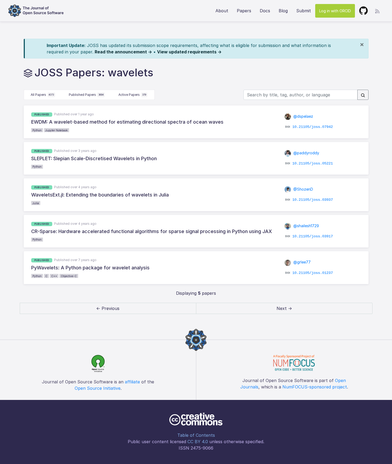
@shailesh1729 (305, 225)
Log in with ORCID (335, 11)
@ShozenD (302, 189)
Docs (265, 10)
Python (37, 130)
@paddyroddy (305, 153)
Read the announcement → (123, 51)
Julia (36, 203)
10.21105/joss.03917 (312, 236)
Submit (303, 10)
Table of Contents (196, 435)
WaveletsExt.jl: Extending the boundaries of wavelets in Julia (100, 195)
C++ (54, 276)
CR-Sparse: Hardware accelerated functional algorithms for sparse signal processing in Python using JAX (151, 231)
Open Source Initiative (98, 388)
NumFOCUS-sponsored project (314, 387)
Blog (283, 10)
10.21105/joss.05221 (312, 163)
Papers (244, 10)
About (221, 10)
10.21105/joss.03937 (312, 200)
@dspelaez (302, 116)
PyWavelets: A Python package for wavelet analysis (90, 267)
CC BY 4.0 (197, 441)
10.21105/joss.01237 (312, 272)
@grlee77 (301, 262)
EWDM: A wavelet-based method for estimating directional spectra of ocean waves (127, 122)
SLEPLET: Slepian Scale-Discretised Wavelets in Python (94, 158)
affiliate (132, 381)
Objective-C (69, 276)
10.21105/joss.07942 (312, 127)
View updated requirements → (189, 51)
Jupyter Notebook (56, 130)
